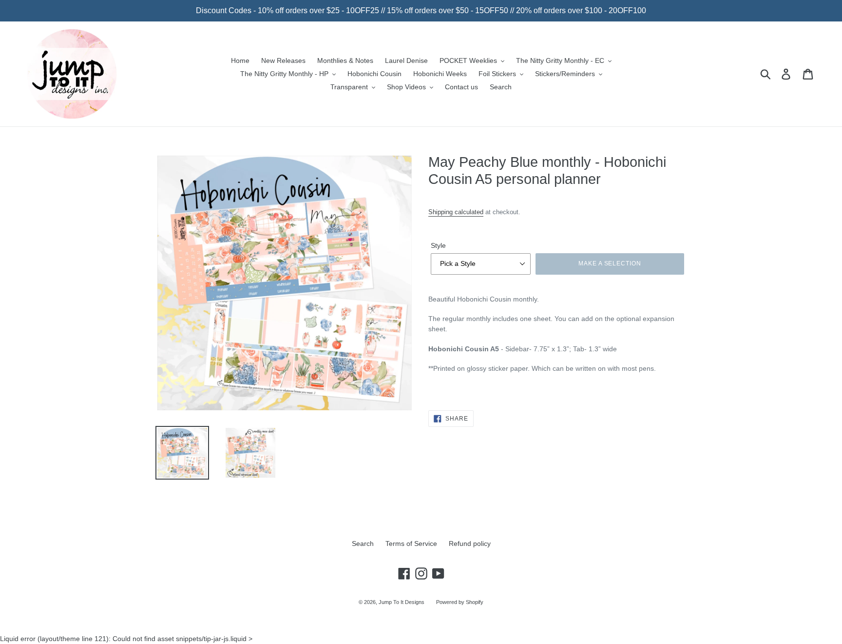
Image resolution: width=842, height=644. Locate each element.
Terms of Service (411, 543)
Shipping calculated (455, 212)
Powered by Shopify (459, 602)
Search (363, 543)
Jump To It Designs (401, 602)
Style (438, 245)
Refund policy (470, 543)
